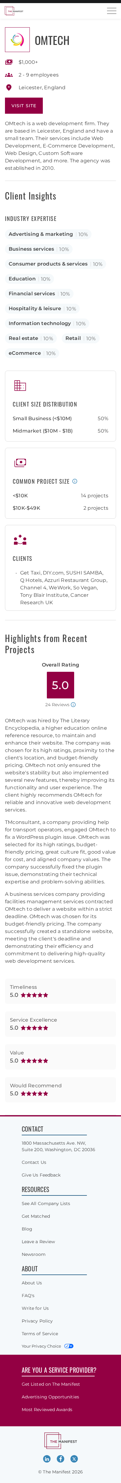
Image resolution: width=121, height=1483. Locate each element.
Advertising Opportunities (50, 1397)
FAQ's (28, 1295)
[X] (74, 1459)
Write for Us (35, 1308)
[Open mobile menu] (111, 11)
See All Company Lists (46, 1203)
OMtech (52, 39)
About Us (32, 1283)
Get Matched (36, 1216)
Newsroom (34, 1254)
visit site (23, 105)
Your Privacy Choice (41, 1346)
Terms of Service (40, 1333)
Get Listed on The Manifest (51, 1384)
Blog (27, 1229)
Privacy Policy (37, 1321)
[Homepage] (14, 10)
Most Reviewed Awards (47, 1409)
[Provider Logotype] (17, 39)
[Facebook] (60, 1459)
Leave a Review (38, 1241)
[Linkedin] (47, 1459)
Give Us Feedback (41, 1175)
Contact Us (34, 1162)
